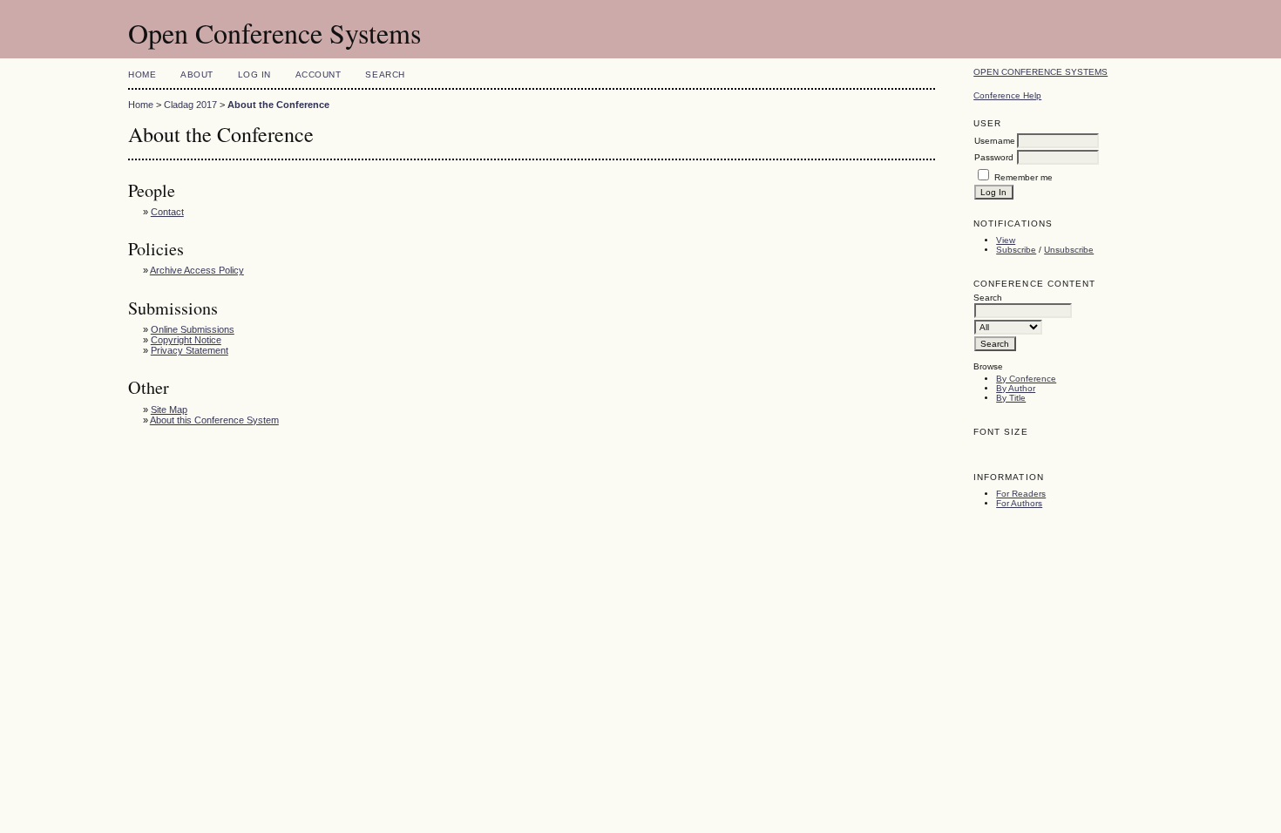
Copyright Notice (186, 340)
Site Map (169, 409)
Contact (167, 212)
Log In (254, 74)
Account (318, 74)
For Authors (1019, 503)
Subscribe (1016, 249)
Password (993, 157)
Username (994, 141)
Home (142, 74)
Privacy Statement (189, 350)
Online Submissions (192, 329)
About (197, 74)
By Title (1011, 398)
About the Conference (278, 104)
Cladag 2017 (190, 104)
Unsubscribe (1069, 249)
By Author (1015, 388)
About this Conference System (214, 420)
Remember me (1023, 177)
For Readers (1021, 493)
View (1005, 240)
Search (384, 74)
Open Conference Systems (1040, 72)
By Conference (1026, 378)
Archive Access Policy (197, 270)
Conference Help (1007, 95)
